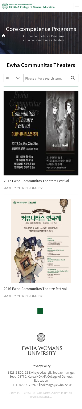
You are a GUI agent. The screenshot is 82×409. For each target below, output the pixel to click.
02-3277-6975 (28, 385)
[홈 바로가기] (3, 35)
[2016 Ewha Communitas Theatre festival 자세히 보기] (41, 241)
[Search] (72, 78)
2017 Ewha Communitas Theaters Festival (36, 181)
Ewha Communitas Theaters (45, 40)
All (7, 78)
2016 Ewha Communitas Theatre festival (35, 288)
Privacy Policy (41, 366)
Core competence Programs (45, 36)
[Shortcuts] (28, 6)
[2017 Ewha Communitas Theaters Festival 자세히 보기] (41, 133)
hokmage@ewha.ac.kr (55, 385)
